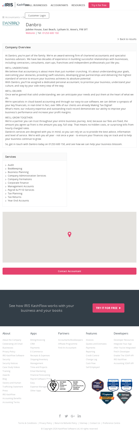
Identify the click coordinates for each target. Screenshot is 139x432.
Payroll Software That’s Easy (41, 380)
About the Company (12, 339)
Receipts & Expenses (40, 355)
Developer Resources (124, 339)
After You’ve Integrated (124, 347)
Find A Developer (122, 351)
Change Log (91, 359)
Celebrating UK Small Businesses (13, 345)
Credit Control (92, 355)
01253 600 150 (50, 33)
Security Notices (10, 363)
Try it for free (107, 308)
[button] (69, 234)
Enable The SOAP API (124, 355)
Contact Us (95, 423)
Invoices (90, 339)
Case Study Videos (11, 367)
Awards (6, 375)
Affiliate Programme (67, 343)
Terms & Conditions (27, 423)
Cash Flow (90, 363)
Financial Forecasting (40, 375)
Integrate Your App (123, 343)
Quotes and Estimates (96, 343)
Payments (35, 347)
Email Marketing (38, 371)
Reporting (90, 351)
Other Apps (35, 390)
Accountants (12, 17)
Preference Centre (111, 423)
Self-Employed (93, 367)
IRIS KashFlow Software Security (13, 357)
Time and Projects (38, 367)
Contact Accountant (69, 271)
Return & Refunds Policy (66, 423)
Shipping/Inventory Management (39, 361)
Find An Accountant (67, 347)
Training (6, 371)
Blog (5, 378)
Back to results (128, 39)
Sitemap (83, 423)
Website (30, 33)
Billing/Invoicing (37, 339)
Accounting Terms (11, 402)
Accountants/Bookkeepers (69, 339)
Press (5, 390)
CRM (32, 343)
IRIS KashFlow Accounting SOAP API (124, 361)
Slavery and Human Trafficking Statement (13, 384)
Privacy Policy (9, 351)
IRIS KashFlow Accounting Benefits (12, 396)
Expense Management (41, 386)
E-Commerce (36, 351)
